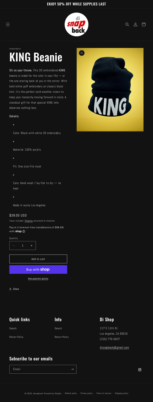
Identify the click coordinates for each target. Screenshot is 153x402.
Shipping (29, 220)
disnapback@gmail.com (114, 347)
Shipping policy (121, 393)
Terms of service (103, 393)
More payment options (38, 278)
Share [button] (16, 289)
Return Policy (16, 337)
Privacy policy (87, 393)
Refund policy (71, 393)
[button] (8, 24)
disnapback (38, 393)
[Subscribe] (72, 369)
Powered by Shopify (52, 393)
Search (13, 328)
